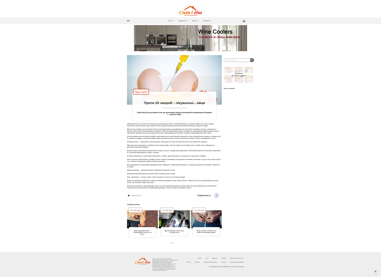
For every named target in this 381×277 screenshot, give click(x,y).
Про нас (188, 262)
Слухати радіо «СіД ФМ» (237, 262)
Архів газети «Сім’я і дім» (237, 258)
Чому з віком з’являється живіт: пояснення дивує (206, 231)
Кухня (194, 21)
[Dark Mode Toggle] (375, 271)
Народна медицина (141, 91)
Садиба (206, 21)
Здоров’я (182, 21)
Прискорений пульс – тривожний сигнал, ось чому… (142, 232)
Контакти (223, 262)
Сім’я (170, 21)
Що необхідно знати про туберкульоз (174, 231)
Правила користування (210, 262)
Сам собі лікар (135, 210)
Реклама (197, 262)
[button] (216, 195)
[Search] (252, 60)
